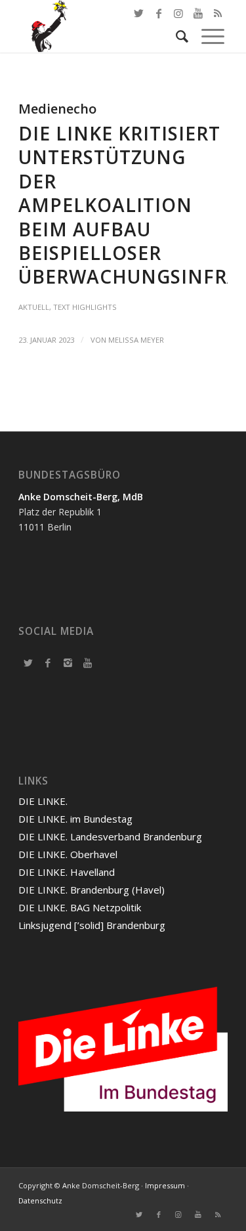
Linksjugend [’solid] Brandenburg (91, 925)
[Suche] (175, 36)
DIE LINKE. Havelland (66, 871)
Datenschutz (40, 1200)
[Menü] (206, 36)
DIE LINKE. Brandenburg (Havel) (91, 889)
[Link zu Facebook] (159, 13)
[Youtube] (87, 662)
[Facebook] (48, 662)
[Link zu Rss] (218, 1214)
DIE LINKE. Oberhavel (67, 854)
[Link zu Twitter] (139, 13)
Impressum (165, 1185)
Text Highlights (85, 307)
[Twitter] (28, 662)
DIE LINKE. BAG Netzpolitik (79, 907)
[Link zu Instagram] (178, 1214)
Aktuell (33, 307)
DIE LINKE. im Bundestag (75, 818)
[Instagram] (67, 662)
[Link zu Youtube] (198, 1214)
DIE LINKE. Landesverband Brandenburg (110, 836)
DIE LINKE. (43, 801)
